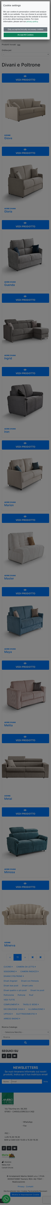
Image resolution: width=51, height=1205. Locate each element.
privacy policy (32, 22)
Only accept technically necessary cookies (25, 29)
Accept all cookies (25, 35)
